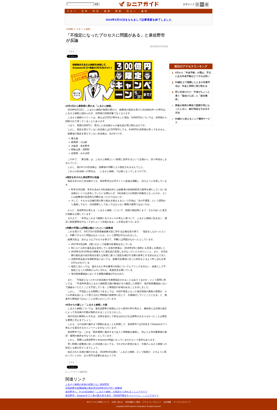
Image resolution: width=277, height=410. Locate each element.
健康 (107, 11)
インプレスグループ (181, 402)
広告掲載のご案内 (132, 402)
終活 (96, 11)
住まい (132, 11)
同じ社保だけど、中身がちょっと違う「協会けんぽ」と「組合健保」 (192, 95)
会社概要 (167, 402)
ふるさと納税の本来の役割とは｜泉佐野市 (87, 384)
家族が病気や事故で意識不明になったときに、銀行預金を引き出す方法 (192, 109)
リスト (72, 51)
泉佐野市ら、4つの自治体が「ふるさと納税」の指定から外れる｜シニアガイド (106, 392)
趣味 (144, 11)
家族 (118, 11)
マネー (72, 11)
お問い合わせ (117, 402)
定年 (85, 11)
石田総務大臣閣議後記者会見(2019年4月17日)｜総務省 (93, 388)
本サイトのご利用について (98, 402)
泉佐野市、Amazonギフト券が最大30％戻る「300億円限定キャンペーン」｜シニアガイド (112, 395)
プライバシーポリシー (152, 402)
